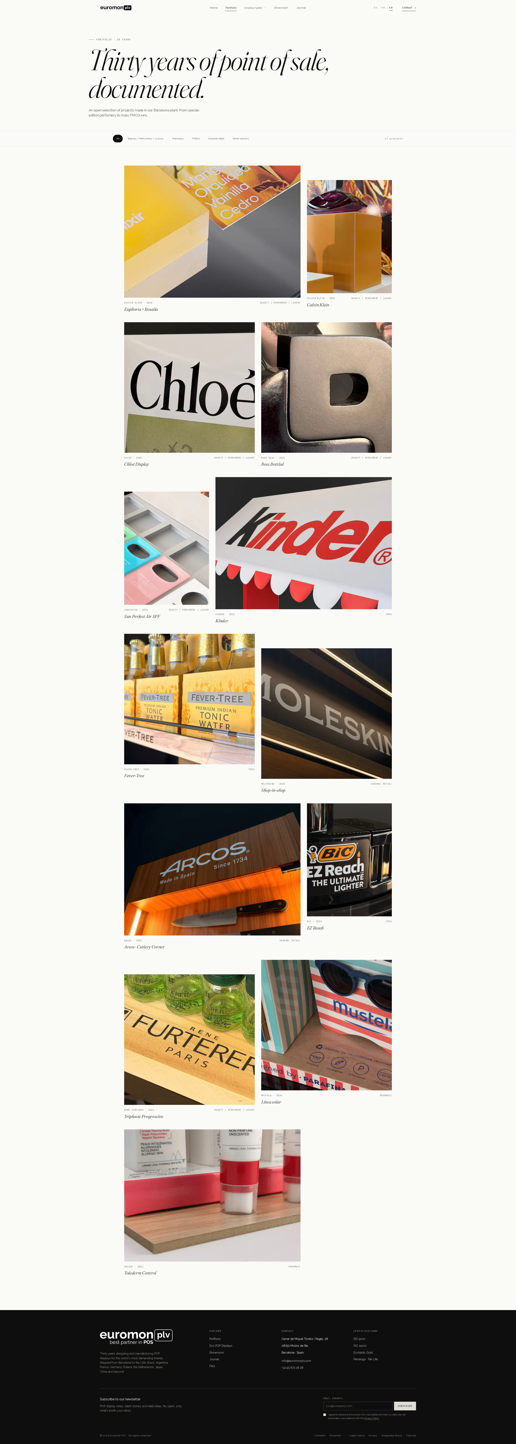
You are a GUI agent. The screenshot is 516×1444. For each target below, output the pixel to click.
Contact (407, 7)
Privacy (373, 1435)
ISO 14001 (360, 1345)
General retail (216, 138)
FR (383, 7)
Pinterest (335, 1435)
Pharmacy (178, 138)
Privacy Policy (371, 1418)
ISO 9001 (359, 1338)
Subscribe (405, 1406)
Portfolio (231, 7)
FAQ (212, 1366)
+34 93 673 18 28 (292, 1367)
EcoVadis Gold (363, 1352)
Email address (333, 1398)
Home (213, 7)
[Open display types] (264, 8)
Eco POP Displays (220, 1345)
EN (391, 7)
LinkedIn (320, 1435)
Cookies (411, 1435)
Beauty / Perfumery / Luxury (146, 138)
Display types (253, 7)
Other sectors (241, 138)
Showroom (281, 7)
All (117, 138)
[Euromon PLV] (152, 7)
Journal (301, 7)
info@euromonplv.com (296, 1360)
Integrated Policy (392, 1435)
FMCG (196, 138)
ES (376, 7)
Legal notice (357, 1435)
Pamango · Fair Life (366, 1359)
